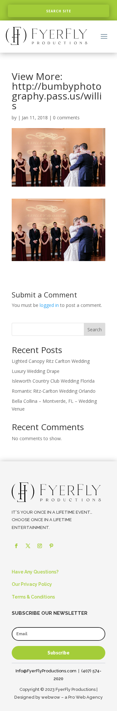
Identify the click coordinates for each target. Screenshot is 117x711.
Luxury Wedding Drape (35, 371)
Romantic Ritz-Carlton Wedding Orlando (54, 391)
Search (94, 329)
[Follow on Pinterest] (51, 545)
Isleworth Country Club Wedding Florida (53, 381)
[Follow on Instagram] (39, 545)
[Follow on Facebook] (16, 545)
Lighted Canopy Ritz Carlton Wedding (51, 361)
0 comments (66, 117)
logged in (49, 305)
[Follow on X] (27, 545)
